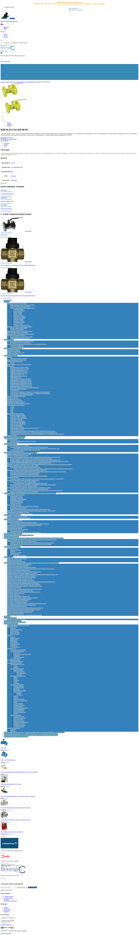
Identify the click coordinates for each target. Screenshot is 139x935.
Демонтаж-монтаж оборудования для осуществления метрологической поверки (32, 542)
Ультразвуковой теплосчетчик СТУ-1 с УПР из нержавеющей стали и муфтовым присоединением (37, 434)
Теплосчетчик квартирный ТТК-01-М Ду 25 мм (11, 784)
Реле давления (14, 642)
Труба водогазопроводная (21, 707)
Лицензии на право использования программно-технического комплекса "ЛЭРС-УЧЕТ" (31, 510)
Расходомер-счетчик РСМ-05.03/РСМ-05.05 (19, 518)
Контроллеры (14, 639)
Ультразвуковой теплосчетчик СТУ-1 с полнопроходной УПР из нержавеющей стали (33, 432)
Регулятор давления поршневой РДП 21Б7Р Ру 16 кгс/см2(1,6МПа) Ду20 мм (18, 295)
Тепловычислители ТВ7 (17, 531)
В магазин (6, 908)
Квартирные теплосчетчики (14, 521)
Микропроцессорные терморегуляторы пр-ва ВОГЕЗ (24, 473)
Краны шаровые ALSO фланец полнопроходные (20, 334)
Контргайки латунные (20, 718)
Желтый (13, 176)
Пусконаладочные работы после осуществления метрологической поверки (30, 544)
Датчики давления (12, 439)
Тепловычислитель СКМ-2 (14, 528)
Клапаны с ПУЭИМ (15, 552)
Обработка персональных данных (16, 72)
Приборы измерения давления (18, 358)
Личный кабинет (5, 21)
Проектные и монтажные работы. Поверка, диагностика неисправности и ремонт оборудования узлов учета (34, 538)
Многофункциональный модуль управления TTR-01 (24, 474)
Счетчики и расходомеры (17, 651)
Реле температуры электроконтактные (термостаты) (21, 605)
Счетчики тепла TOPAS (16, 329)
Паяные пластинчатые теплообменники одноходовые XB (23, 583)
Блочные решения (9, 339)
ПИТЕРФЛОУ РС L (15, 377)
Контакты (6, 911)
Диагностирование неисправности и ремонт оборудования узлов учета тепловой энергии (31, 539)
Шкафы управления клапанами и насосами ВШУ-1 (24, 492)
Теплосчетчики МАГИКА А (18, 422)
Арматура (8, 82)
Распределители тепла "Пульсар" (16, 526)
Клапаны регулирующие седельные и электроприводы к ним (24, 571)
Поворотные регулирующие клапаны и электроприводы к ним (24, 586)
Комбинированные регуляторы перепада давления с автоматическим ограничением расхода (32, 574)
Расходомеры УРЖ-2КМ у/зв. (18, 389)
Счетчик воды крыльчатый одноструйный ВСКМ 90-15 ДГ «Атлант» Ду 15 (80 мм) (19, 772)
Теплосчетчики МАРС (16, 425)
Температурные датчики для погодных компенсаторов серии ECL (25, 607)
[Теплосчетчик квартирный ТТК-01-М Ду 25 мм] (4, 782)
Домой (6, 907)
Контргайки (17, 689)
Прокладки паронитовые (20, 700)
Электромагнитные (19, 657)
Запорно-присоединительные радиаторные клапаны (21, 567)
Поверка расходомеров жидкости (13, 534)
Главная (3, 82)
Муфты (16, 677)
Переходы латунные (19, 721)
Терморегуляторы (12, 435)
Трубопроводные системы (14, 663)
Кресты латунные (18, 719)
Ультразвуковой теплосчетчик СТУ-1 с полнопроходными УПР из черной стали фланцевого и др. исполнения (34, 732)
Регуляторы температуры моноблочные (18, 600)
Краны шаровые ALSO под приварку (17, 332)
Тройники (16, 680)
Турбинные (17, 655)
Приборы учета (11, 648)
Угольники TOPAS (19, 321)
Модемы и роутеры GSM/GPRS (15, 352)
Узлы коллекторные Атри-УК (7, 193)
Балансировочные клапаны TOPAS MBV (21, 337)
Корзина (15, 21)
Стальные (19, 674)
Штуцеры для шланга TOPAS (22, 325)
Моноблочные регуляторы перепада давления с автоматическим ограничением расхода (31, 581)
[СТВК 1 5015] (4, 745)
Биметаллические (21, 673)
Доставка (6, 899)
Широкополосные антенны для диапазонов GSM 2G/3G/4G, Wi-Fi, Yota (29, 509)
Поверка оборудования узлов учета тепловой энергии (22, 541)
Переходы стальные (19, 699)
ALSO (13, 163)
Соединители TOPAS (19, 318)
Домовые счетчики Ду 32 (17, 374)
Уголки (19, 693)
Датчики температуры (13, 442)
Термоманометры (15, 644)
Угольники (17, 683)
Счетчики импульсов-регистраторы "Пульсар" (20, 513)
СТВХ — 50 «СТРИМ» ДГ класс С (8, 760)
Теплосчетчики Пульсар (16, 426)
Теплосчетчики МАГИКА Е (18, 423)
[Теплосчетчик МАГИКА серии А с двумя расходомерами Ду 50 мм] (4, 817)
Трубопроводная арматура (11, 623)
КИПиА (9, 635)
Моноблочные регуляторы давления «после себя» (20, 580)
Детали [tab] (6, 145)
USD (5, 36)
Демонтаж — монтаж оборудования (17, 558)
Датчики (9, 357)
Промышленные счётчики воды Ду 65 (20, 380)
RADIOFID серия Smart (13, 351)
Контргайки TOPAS (19, 310)
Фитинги (16, 667)
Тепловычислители (15, 658)
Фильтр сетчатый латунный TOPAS (20, 306)
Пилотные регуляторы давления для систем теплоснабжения (23, 584)
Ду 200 (12, 408)
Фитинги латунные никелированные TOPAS (22, 308)
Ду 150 (12, 406)
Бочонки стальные (19, 686)
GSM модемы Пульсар (16, 496)
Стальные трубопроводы (17, 684)
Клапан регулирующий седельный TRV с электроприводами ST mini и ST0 (31, 458)
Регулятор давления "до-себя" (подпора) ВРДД (23, 481)
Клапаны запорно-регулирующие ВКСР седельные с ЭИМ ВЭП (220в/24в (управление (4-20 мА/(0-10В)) (39, 461)
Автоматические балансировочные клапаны (19, 564)
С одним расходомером (16, 347)
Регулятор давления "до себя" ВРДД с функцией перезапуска (30, 483)
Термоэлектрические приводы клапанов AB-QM (20, 610)
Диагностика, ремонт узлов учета (16, 619)
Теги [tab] (5, 146)
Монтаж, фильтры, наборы (17, 415)
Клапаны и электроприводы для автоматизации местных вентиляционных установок (30, 568)
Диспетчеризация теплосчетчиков (13, 348)
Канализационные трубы (17, 664)
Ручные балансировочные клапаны (16, 606)
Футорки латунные (19, 726)
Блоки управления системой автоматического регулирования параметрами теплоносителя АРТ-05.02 (38, 471)
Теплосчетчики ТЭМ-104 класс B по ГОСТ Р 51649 (24, 428)
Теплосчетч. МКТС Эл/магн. (18, 416)
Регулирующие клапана (13, 660)
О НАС (6, 66)
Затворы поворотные (16, 629)
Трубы (15, 665)
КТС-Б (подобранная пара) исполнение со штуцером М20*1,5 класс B (29, 523)
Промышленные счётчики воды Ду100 (21, 383)
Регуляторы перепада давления (15, 593)
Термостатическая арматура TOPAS (20, 338)
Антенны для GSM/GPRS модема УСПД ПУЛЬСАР (24, 506)
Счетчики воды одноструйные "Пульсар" (18, 403)
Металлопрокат (18, 692)
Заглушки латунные (19, 716)
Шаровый (14, 180)
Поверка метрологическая (14, 560)
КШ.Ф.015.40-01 (4, 234)
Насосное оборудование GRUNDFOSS (17, 445)
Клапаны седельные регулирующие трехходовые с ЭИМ (22, 465)
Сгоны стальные (18, 703)
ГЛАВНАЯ (7, 64)
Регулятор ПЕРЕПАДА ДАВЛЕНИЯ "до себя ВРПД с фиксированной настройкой (33, 484)
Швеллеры (20, 694)
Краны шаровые (14, 554)
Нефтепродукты (18, 167)
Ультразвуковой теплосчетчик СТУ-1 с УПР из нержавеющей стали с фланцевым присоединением (31, 735)
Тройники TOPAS (18, 319)
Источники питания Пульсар (18, 508)
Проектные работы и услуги (15, 545)
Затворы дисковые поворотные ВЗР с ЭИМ (19, 454)
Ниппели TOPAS (18, 315)
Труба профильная (19, 710)
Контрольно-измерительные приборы (14, 438)
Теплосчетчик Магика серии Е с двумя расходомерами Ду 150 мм (15, 807)
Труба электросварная (20, 712)
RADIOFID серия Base (13, 350)
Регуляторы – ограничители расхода (17, 602)
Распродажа (7, 616)
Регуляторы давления (13, 477)
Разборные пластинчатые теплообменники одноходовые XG (23, 592)
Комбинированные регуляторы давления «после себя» (22, 573)
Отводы (16, 697)
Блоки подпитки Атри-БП (6, 208)
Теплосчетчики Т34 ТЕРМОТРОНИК (17, 529)
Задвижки (13, 628)
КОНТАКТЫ (7, 75)
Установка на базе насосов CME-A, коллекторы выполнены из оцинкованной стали (37, 448)
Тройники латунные (19, 723)
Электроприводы (15, 647)
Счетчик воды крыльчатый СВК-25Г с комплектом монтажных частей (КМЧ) (18, 796)
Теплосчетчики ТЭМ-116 (17, 429)
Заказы (9, 79)
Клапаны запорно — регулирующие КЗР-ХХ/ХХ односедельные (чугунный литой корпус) (35, 460)
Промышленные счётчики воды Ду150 (21, 384)
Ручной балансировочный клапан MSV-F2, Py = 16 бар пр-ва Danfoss (29, 489)
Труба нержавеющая (19, 709)
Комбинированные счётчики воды (16, 360)
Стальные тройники (19, 705)
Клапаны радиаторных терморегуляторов (18, 570)
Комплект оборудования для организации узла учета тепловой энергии (26, 344)
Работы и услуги (8, 557)
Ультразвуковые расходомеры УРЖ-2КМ (21, 394)
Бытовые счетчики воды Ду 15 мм (19, 368)
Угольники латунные (19, 725)
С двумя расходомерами (16, 345)
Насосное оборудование (10, 444)
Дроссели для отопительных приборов (17, 565)
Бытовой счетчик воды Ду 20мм (19, 367)
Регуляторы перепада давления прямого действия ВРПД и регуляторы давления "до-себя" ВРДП (37, 479)
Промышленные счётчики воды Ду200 (21, 386)
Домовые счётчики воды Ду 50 (18, 373)
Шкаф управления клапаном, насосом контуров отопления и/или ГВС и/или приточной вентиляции (34, 490)
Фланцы (16, 713)
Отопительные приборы (17, 668)
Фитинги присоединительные (15, 613)
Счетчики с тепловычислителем (22, 654)
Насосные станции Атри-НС (7, 201)
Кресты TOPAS (18, 312)
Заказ (11, 21)
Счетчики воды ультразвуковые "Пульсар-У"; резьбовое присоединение (30, 393)
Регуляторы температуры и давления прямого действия (22, 597)
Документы (7, 69)
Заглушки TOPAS (18, 309)
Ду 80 (11, 412)
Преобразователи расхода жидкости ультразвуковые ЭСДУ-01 (24, 525)
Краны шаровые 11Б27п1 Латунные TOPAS (22, 305)
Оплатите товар (8, 898)
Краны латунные (15, 632)
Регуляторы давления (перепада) (16, 396)
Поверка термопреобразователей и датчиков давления (19, 535)
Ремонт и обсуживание (10, 618)
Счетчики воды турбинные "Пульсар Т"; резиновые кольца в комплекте (30, 392)
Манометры (13, 641)
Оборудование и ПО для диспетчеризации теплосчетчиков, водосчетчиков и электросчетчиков (30, 493)
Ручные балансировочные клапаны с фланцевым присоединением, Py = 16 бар (29, 487)
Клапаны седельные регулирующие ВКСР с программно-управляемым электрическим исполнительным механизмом (39, 464)
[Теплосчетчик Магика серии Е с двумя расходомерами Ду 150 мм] (4, 805)
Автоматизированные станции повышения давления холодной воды (29, 447)
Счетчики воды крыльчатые (14, 400)
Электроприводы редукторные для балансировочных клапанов (24, 615)
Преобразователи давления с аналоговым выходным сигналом (24, 589)
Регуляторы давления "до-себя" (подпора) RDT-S (23, 486)
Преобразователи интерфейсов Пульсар (18, 512)
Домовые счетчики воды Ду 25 (18, 370)
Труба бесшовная (18, 706)
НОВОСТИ (7, 73)
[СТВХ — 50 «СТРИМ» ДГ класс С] (4, 757)
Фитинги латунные (15, 715)
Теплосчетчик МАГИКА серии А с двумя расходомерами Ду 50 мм (15, 819)
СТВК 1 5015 (3, 747)
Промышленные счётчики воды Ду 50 (20, 379)
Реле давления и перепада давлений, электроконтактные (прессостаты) (26, 603)
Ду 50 (11, 409)
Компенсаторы (14, 631)
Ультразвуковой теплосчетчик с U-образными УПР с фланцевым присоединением (32, 431)
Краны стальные (14, 634)
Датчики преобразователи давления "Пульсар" (23, 441)
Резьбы (15, 702)
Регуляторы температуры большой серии (18, 596)
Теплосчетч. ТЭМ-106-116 (17, 421)
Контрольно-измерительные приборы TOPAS (19, 326)
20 (12, 171)
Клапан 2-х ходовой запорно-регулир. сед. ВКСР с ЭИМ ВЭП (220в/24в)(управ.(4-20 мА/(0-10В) (33, 457)
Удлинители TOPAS (19, 322)
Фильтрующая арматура (13, 728)
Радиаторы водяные (19, 671)
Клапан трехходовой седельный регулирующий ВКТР (25, 467)
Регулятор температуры (16, 661)
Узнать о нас (7, 910)
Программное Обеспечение (11, 536)
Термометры (13, 645)
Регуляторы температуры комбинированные (19, 599)
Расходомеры (10, 366)
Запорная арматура (12, 548)
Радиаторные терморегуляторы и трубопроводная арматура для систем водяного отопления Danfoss (31, 563)
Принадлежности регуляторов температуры (19, 364)
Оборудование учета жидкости (18, 376)
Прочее (16, 678)
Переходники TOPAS (19, 316)
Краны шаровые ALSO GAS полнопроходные (23, 82)
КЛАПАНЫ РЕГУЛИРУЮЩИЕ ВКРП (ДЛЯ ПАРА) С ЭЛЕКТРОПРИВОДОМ (29, 463)
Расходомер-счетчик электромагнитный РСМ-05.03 (24, 387)
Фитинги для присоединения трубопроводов (19, 612)
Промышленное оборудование (12, 547)
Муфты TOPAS (18, 313)
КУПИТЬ (12, 18)
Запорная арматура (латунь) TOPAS (17, 303)
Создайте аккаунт (9, 896)
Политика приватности (10, 901)
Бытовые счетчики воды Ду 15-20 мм (17, 516)
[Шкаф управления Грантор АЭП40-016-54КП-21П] (4, 829)
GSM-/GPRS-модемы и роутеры (16, 494)
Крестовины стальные (20, 690)
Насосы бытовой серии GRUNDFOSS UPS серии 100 (25, 450)
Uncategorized (7, 300)
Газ (12, 167)
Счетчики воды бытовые (14, 399)
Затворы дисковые (15, 550)
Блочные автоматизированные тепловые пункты (20, 341)
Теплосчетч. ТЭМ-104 (16, 419)
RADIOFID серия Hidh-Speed (18, 499)
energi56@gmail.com (6, 924)
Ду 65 (11, 410)
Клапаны (12, 551)
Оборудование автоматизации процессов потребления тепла (20, 452)
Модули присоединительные (18, 650)
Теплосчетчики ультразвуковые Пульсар (15, 622)
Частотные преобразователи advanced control (16, 736)
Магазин (6, 67)
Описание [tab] (6, 143)
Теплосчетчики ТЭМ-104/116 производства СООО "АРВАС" (24, 532)
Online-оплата (11, 70)
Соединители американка (21, 722)
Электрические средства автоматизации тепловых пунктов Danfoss (28, 476)
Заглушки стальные (19, 687)
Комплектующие (15, 638)
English (7, 27)
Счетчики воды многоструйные (16, 402)
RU (6, 28)
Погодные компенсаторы (14, 587)
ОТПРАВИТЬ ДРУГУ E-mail (8, 139)
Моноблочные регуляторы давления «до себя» (19, 579)
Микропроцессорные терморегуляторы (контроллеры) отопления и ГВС (27, 470)
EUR (5, 34)
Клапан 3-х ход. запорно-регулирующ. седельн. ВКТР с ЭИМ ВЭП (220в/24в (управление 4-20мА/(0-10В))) (43, 468)
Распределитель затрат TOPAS (18, 328)
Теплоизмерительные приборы (15, 413)
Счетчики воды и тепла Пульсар (13, 621)
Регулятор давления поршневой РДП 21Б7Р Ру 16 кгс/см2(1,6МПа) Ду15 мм (18, 265)
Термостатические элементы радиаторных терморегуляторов (24, 609)
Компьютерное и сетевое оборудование (14, 437)
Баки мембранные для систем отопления (18, 625)
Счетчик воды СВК (12, 397)
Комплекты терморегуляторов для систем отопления (21, 576)
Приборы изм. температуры (14, 361)
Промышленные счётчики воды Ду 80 (20, 381)
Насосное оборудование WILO (15, 451)
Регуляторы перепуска (13, 594)
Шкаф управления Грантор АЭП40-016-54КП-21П (12, 831)
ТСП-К (12, 363)
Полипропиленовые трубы (17, 676)
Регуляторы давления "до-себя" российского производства (23, 480)
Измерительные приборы (11, 355)
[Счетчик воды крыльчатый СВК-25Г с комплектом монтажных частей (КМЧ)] (4, 794)
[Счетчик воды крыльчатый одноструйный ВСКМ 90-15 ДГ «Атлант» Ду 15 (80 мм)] (4, 769)
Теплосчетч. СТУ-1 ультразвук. (18, 418)
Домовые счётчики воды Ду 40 (18, 371)
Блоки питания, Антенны (14, 505)
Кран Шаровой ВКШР (20, 555)
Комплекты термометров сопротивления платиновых (22, 522)
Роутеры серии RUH (12, 354)
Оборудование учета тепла (11, 519)
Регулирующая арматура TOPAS (16, 335)
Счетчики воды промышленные (16, 405)
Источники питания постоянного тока (17, 455)
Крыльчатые (17, 652)
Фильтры (12, 731)
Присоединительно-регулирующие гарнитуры (20, 590)
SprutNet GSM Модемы (16, 502)
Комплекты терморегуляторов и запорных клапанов (21, 577)
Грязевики (13, 729)
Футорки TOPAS (18, 323)
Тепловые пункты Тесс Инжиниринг (20, 342)
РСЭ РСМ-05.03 (14, 390)
